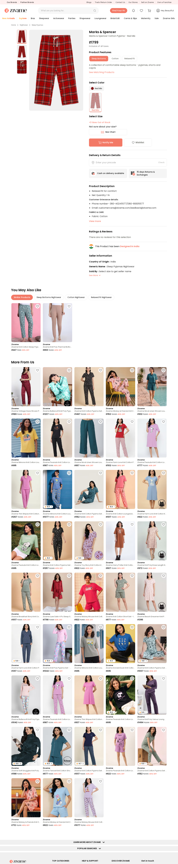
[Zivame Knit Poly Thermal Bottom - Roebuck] (57, 322)
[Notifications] (133, 10)
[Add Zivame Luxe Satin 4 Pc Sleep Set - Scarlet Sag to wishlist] (69, 575)
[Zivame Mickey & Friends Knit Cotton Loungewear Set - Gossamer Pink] (120, 386)
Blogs (88, 2)
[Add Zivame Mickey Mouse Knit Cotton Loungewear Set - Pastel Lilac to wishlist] (100, 781)
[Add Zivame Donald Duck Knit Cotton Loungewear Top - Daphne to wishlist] (132, 627)
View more (95, 221)
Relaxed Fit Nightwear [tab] (101, 297)
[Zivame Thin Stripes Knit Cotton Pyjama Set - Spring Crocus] (26, 489)
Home (13, 25)
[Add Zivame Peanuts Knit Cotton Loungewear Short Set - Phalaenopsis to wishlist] (132, 730)
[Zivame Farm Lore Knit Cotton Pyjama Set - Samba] (120, 438)
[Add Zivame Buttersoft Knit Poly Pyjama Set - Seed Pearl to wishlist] (37, 678)
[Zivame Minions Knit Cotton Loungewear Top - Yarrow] (26, 438)
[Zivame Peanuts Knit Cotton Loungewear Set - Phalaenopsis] (57, 695)
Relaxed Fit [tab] (129, 58)
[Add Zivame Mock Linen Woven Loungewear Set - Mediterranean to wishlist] (163, 370)
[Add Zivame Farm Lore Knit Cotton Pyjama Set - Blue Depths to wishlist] (37, 627)
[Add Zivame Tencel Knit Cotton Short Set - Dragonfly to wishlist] (69, 730)
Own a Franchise (164, 2)
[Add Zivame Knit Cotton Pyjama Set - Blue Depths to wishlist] (100, 730)
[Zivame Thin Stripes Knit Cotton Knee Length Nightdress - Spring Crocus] (89, 695)
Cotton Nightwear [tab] (76, 297)
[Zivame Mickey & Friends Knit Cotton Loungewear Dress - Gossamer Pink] (26, 797)
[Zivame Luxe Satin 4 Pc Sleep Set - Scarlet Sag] (57, 592)
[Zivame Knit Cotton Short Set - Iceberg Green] (120, 592)
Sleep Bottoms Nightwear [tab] (49, 297)
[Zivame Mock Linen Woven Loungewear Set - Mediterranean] (152, 386)
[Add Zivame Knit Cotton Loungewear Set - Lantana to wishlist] (132, 473)
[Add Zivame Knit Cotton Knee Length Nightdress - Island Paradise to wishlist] (132, 832)
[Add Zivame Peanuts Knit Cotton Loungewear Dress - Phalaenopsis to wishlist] (163, 421)
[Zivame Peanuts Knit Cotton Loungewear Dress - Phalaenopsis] (152, 438)
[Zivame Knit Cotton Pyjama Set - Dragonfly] (89, 489)
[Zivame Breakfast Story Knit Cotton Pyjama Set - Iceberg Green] (26, 592)
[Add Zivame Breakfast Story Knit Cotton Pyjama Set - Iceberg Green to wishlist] (37, 575)
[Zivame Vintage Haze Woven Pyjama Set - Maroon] (26, 386)
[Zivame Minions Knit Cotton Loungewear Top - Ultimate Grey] (89, 643)
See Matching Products (101, 72)
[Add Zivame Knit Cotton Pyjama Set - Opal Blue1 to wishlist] (163, 627)
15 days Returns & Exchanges (146, 173)
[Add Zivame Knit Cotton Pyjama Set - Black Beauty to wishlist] (100, 370)
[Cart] (150, 10)
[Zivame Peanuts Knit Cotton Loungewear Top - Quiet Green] (26, 540)
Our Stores (133, 2)
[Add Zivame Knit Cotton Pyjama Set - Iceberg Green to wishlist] (163, 730)
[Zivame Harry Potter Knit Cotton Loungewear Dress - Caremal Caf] (120, 540)
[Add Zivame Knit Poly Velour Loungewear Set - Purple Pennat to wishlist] (163, 678)
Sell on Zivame (147, 2)
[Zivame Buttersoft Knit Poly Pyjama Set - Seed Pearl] (26, 695)
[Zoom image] (56, 70)
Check (161, 162)
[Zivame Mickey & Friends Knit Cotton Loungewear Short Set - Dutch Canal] (57, 797)
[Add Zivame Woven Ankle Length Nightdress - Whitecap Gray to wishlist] (69, 832)
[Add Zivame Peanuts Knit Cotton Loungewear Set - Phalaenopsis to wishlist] (69, 678)
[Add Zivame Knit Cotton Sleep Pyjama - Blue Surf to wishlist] (37, 306)
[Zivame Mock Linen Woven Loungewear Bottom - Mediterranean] (89, 438)
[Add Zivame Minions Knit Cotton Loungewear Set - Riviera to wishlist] (69, 473)
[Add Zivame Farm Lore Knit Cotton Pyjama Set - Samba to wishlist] (132, 421)
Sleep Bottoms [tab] (99, 58)
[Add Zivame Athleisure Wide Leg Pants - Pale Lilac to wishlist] (100, 832)
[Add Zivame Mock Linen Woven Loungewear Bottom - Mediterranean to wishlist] (100, 421)
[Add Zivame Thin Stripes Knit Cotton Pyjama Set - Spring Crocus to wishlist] (37, 473)
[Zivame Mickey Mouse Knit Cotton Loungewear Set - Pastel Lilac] (89, 797)
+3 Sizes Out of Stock (99, 122)
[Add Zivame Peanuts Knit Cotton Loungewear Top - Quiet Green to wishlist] (37, 524)
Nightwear (24, 25)
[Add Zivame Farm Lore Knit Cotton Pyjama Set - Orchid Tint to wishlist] (37, 832)
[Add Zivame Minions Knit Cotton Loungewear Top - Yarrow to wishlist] (37, 421)
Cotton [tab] (115, 58)
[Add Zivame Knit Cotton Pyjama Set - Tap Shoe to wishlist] (69, 524)
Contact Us (120, 2)
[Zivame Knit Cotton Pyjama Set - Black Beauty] (89, 386)
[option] (22, 37)
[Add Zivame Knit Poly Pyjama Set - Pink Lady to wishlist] (69, 627)
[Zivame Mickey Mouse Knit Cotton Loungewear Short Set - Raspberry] (89, 592)
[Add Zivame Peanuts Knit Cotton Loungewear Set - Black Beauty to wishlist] (69, 421)
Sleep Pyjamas (37, 25)
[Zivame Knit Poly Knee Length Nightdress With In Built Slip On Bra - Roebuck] (152, 540)
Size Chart (110, 132)
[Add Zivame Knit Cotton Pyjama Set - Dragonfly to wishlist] (100, 473)
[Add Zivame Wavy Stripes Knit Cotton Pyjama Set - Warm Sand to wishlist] (132, 781)
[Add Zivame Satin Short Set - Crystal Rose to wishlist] (163, 781)
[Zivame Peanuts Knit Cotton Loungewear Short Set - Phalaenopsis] (120, 746)
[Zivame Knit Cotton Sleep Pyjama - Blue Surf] (26, 322)
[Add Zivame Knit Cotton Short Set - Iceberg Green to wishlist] (132, 575)
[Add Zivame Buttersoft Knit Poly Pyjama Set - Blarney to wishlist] (69, 370)
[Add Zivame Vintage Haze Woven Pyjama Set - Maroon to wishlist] (37, 370)
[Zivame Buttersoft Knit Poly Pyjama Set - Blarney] (57, 386)
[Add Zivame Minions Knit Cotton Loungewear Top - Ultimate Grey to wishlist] (100, 627)
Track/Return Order (103, 2)
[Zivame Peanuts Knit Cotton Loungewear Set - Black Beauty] (57, 438)
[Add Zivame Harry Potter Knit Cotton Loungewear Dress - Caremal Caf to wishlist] (132, 524)
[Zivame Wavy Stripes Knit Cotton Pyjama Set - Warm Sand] (120, 797)
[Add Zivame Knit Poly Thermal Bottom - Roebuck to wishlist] (69, 306)
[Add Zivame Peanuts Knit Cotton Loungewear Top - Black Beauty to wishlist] (132, 678)
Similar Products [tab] (22, 297)
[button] (94, 10)
